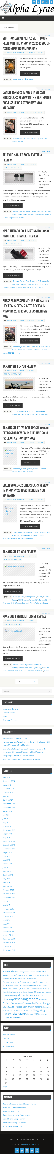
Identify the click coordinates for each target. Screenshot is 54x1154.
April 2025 (6, 777)
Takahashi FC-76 (31, 1014)
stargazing (9, 1006)
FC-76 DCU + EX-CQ (32, 411)
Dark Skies (12, 989)
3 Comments (46, 151)
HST (27, 989)
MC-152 (11, 353)
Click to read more (30, 73)
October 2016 (8, 875)
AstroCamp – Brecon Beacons (14, 1108)
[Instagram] (43, 2)
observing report (25, 999)
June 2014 (6, 920)
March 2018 (7, 864)
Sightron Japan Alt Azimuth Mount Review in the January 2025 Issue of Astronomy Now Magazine (26, 43)
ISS (35, 992)
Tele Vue (40, 211)
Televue (48, 214)
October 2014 (8, 916)
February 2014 (8, 931)
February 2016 (8, 890)
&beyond (8, 971)
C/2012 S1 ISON (15, 985)
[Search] (48, 692)
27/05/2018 (31, 442)
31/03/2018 (31, 556)
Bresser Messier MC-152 (34, 347)
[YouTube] (34, 2)
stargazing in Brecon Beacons (29, 1006)
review (31, 79)
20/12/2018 (31, 320)
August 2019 (7, 834)
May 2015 (6, 905)
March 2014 (7, 928)
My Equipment (8, 1046)
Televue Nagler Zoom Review (13, 217)
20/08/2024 (31, 112)
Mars (43, 992)
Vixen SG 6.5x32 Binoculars (22, 535)
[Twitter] (38, 2)
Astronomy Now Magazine (22, 469)
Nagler (28, 211)
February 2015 (8, 909)
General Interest (9, 713)
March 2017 (7, 871)
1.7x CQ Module (19, 597)
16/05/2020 (31, 164)
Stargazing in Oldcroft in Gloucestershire (18, 756)
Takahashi (16, 414)
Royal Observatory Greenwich (14, 1123)
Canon (14, 141)
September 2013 (9, 950)
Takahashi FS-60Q (44, 600)
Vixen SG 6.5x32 (44, 532)
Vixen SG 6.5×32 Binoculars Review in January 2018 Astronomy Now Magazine (25, 490)
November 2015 (9, 894)
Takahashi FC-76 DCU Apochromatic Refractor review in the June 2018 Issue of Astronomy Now (26, 433)
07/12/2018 (31, 371)
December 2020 (9, 804)
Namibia (38, 995)
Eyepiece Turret (19, 664)
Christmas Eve (35, 985)
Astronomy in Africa (26, 975)
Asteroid (32, 972)
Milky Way (12, 995)
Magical (39, 992)
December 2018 (9, 841)
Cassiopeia (26, 985)
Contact (6, 1038)
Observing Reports (10, 720)
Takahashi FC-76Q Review (19, 366)
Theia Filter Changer (34, 284)
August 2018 (7, 853)
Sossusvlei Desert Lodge (36, 1003)
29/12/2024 (31, 53)
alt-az (15, 79)
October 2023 (8, 792)
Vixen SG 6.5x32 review (24, 538)
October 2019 (8, 826)
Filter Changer (31, 281)
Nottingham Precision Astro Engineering (26, 668)
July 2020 (6, 815)
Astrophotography (11, 982)
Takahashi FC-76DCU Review (22, 472)
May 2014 (6, 924)
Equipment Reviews (12, 168)
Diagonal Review (19, 281)
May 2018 (6, 860)
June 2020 (6, 819)
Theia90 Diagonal (9, 287)
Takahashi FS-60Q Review (19, 552)
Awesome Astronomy (11, 1111)
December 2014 (9, 912)
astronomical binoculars (22, 138)
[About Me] (51, 2)
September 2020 (9, 807)
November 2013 (9, 943)
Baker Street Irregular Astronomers (16, 1115)
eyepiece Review (19, 211)
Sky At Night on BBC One (12, 1126)
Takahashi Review (40, 414)
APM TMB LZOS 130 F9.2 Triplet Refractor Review (21, 759)
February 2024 (8, 789)
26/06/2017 (31, 621)
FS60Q (20, 600)
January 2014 (8, 935)
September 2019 (9, 830)
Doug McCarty (21, 989)
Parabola (26, 1145)
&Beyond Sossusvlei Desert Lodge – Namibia (20, 1104)
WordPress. (37, 1145)
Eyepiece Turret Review (33, 664)
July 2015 (6, 901)
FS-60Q (39, 597)
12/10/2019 (31, 240)
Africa (15, 971)
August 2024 (7, 785)
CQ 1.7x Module (19, 411)
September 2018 (9, 849)
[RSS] (47, 2)
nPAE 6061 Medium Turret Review (24, 616)
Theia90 (45, 284)
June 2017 (6, 868)
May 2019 (6, 837)
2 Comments (46, 613)
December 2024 (9, 781)
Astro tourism (28, 982)
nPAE (39, 281)
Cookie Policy (8, 1042)
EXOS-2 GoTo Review (24, 350)
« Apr (5, 1086)
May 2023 (6, 796)
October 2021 (8, 800)
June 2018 (6, 856)
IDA (30, 989)
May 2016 (6, 879)
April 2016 (6, 882)
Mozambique (25, 995)
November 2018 (9, 845)
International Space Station (22, 992)
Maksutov (36, 350)
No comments (46, 35)
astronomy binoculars (39, 138)
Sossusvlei (19, 1003)
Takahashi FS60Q (28, 603)
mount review (23, 79)
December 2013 (9, 939)
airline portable (30, 597)
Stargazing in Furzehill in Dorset (15, 738)
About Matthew (9, 1035)
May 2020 (6, 822)
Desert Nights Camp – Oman (14, 1119)
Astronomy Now (19, 347)
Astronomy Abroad (9, 975)
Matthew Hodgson (15, 53)
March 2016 (7, 886)
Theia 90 (23, 284)
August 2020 (7, 811)
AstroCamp (41, 971)
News (40, 53)
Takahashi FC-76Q (27, 414)
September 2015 (9, 897)
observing (8, 999)
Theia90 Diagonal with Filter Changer (29, 287)
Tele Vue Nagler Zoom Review (33, 214)
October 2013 (8, 946)
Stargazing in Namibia (23, 1010)
